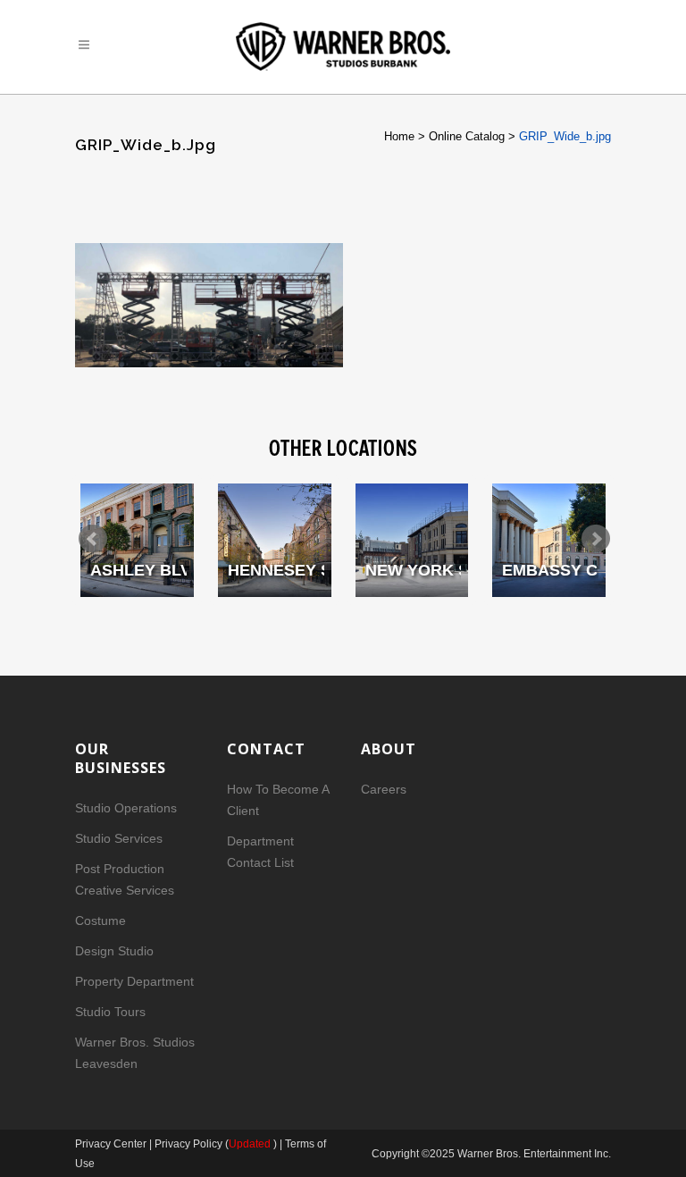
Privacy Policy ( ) (216, 1144)
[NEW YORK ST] (412, 540)
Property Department (134, 981)
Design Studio (114, 951)
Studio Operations (126, 808)
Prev (93, 539)
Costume (100, 920)
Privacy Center (112, 1144)
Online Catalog (467, 136)
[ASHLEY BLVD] (137, 540)
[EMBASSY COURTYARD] (549, 540)
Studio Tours (110, 1012)
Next (595, 539)
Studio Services (119, 838)
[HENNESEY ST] (274, 540)
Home (399, 136)
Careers (383, 789)
